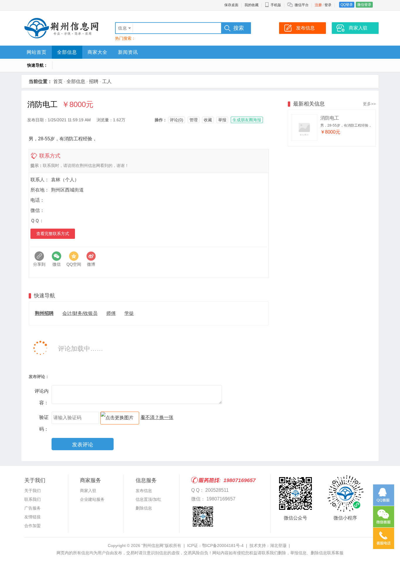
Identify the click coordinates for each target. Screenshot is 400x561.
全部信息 (67, 52)
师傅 (111, 313)
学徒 (129, 313)
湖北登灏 (278, 545)
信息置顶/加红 (148, 499)
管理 (193, 120)
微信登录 (364, 5)
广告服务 (32, 508)
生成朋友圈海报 (247, 120)
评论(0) (176, 120)
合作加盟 (32, 525)
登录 (327, 5)
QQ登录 (347, 5)
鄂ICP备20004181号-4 (223, 545)
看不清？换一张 (157, 417)
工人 (107, 81)
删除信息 (144, 508)
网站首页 (37, 52)
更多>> (369, 103)
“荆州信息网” (153, 545)
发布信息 (144, 490)
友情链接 (32, 517)
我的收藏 (252, 5)
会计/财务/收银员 (80, 313)
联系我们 (32, 499)
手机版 (276, 5)
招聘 (93, 81)
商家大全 (97, 52)
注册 (318, 5)
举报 (222, 120)
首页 (58, 81)
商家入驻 (88, 490)
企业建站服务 (92, 499)
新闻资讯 (128, 52)
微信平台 (302, 5)
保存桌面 (231, 5)
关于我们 (32, 490)
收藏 (208, 120)
